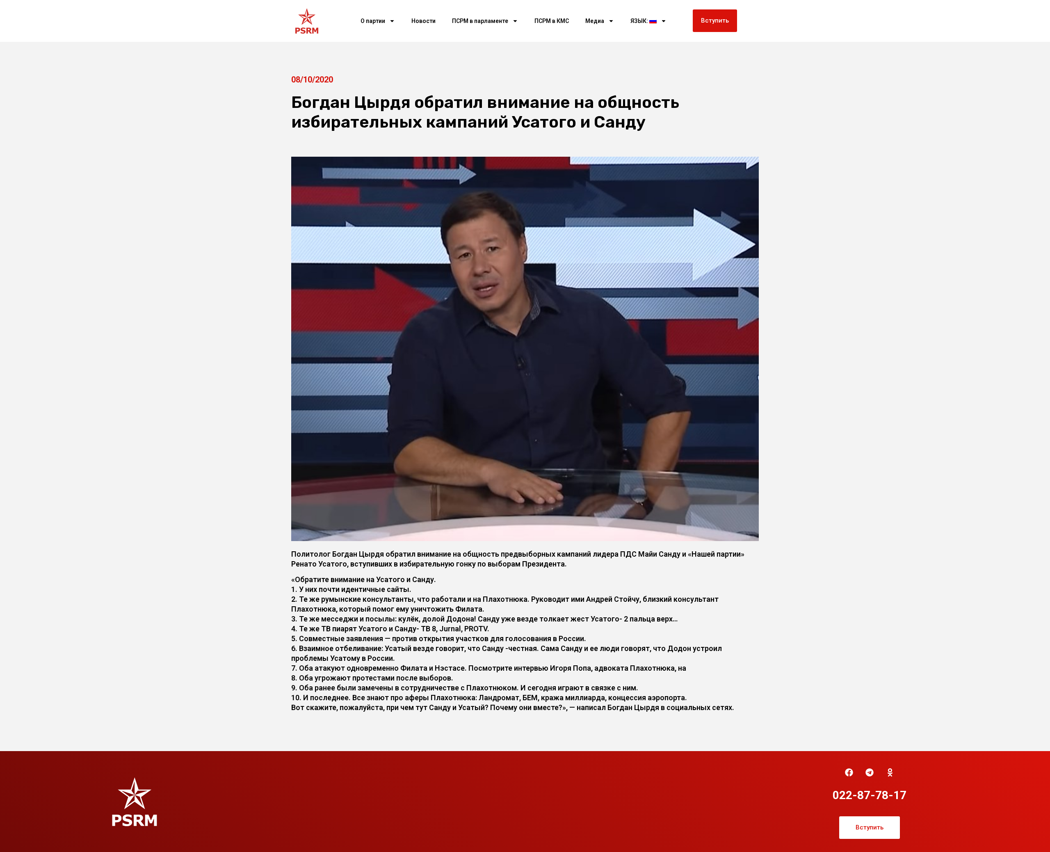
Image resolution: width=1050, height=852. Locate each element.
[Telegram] (869, 772)
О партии (373, 21)
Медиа (594, 21)
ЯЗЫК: (639, 21)
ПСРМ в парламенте (480, 21)
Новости (423, 21)
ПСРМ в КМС (551, 21)
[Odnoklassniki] (890, 772)
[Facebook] (849, 772)
